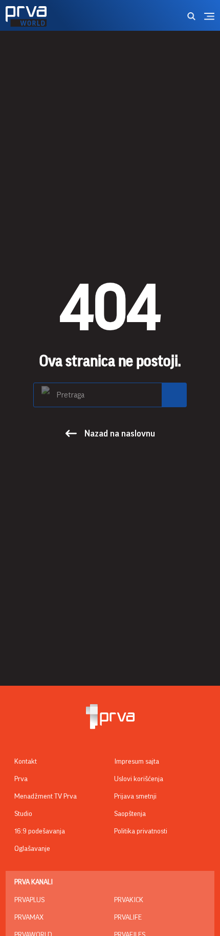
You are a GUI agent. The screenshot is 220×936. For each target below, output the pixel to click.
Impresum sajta (136, 761)
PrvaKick (128, 900)
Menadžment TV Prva (45, 796)
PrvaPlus (29, 900)
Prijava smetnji (135, 796)
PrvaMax (28, 917)
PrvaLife (128, 917)
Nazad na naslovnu (119, 433)
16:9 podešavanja (39, 831)
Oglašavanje (32, 848)
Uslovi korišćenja (138, 779)
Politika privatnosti (140, 831)
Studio (23, 814)
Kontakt (25, 761)
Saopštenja (130, 814)
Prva (21, 779)
